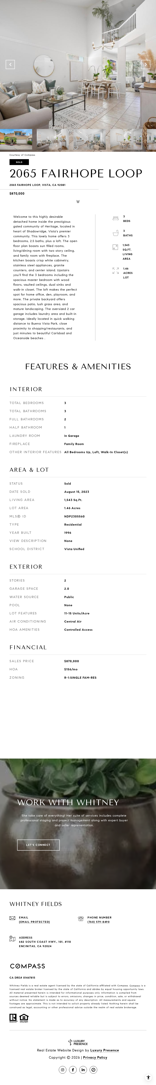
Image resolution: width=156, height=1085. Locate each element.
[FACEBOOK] (73, 1070)
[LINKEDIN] (83, 1070)
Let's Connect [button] (38, 845)
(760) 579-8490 (99, 922)
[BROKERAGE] (93, 1070)
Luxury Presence (104, 1050)
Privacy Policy (95, 1057)
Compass (135, 985)
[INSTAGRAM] (62, 1070)
